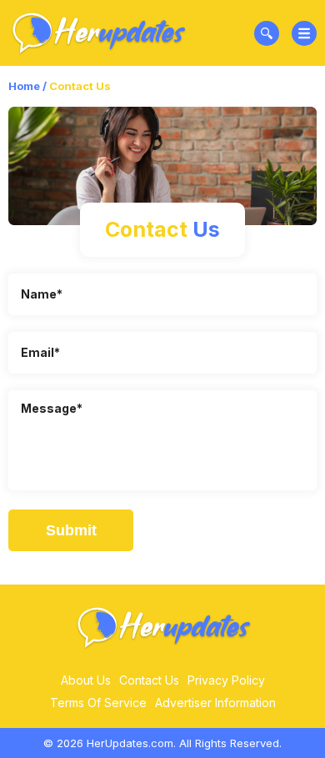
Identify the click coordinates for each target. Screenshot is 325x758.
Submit (71, 530)
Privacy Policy (226, 680)
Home (24, 86)
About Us (86, 680)
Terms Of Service (98, 702)
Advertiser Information (215, 702)
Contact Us (149, 680)
